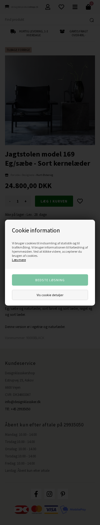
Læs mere (19, 260)
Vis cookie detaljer (50, 295)
